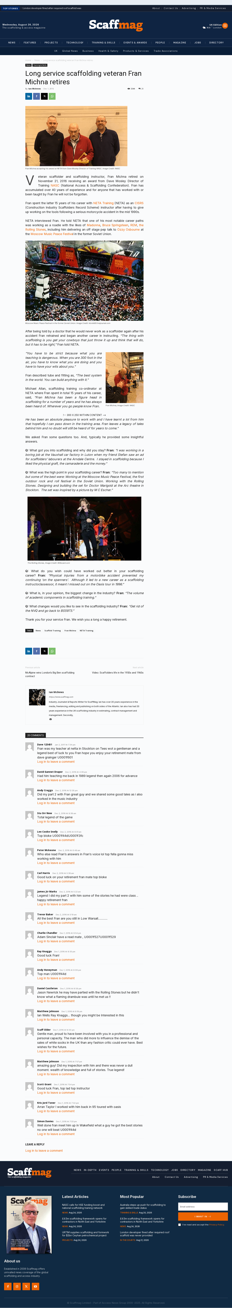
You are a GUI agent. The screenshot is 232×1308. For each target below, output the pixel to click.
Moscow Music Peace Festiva (52, 234)
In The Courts (127, 1240)
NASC (55, 185)
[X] (44, 96)
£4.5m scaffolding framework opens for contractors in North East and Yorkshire (84, 1220)
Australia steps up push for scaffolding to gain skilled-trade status (143, 1206)
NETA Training (103, 203)
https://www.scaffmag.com (61, 697)
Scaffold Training (52, 630)
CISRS (139, 203)
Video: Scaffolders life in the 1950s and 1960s (118, 672)
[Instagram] (17, 1286)
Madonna (93, 225)
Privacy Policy (216, 1224)
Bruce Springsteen (115, 225)
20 (142, 88)
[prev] (98, 8)
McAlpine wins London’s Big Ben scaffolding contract (49, 674)
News (37, 60)
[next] (104, 8)
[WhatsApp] (52, 96)
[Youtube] (35, 1286)
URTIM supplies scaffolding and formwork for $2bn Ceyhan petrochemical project (85, 1234)
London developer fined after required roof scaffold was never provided (144, 1234)
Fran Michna (70, 630)
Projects (67, 1240)
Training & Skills (39, 65)
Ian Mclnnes (34, 88)
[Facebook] (36, 96)
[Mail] (52, 719)
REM (133, 225)
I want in (201, 1216)
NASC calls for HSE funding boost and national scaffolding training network (83, 1206)
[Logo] (116, 25)
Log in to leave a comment (56, 761)
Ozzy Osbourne (128, 229)
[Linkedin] (28, 96)
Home (28, 60)
